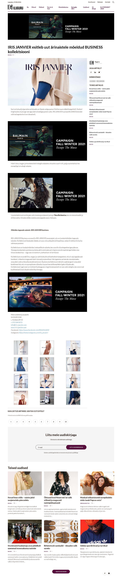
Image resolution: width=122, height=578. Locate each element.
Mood (34, 7)
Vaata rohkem (61, 571)
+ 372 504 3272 (16, 322)
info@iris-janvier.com (18, 325)
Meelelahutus (63, 7)
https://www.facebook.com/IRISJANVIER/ (34, 330)
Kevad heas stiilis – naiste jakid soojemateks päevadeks (99, 91)
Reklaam (100, 2)
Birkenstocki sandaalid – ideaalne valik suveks (100, 135)
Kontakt (107, 2)
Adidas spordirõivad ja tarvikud (99, 143)
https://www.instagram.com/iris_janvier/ (33, 333)
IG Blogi (94, 8)
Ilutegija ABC (74, 8)
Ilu (28, 7)
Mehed (41, 7)
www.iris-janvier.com (18, 327)
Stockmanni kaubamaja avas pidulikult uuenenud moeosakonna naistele (100, 124)
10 (66, 421)
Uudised (86, 7)
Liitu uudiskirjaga (76, 447)
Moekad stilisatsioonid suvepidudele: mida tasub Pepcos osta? (100, 113)
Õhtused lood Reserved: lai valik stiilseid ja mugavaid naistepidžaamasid (100, 101)
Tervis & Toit (50, 8)
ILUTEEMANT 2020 (105, 8)
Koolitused (91, 2)
